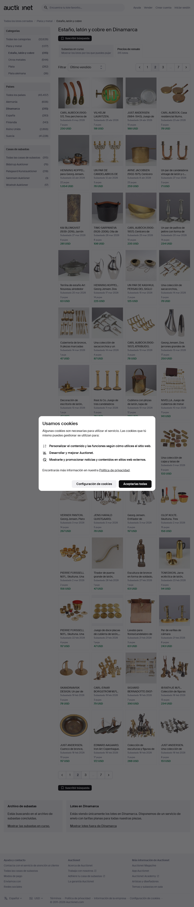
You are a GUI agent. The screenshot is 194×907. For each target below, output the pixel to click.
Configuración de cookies (94, 484)
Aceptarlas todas (135, 484)
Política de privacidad (114, 470)
